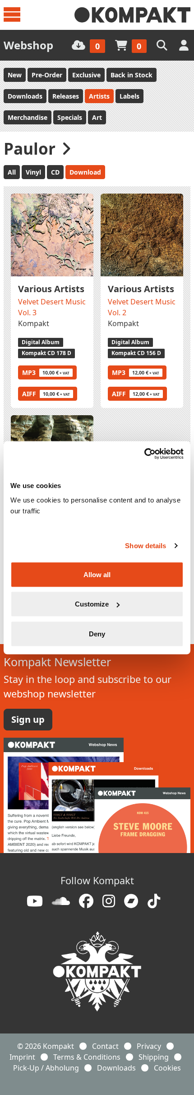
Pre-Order (47, 75)
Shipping (154, 1057)
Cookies (167, 1068)
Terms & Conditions (86, 1057)
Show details (145, 546)
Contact (105, 1046)
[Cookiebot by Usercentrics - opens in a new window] (144, 454)
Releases (65, 96)
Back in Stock (131, 75)
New (15, 75)
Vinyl (33, 172)
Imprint (22, 1057)
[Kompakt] (132, 15)
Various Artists (51, 289)
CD (55, 172)
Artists (99, 96)
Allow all (97, 574)
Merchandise (27, 117)
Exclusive (86, 75)
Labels (129, 96)
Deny (97, 633)
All (12, 172)
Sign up (28, 719)
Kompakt (33, 323)
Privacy (149, 1046)
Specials (69, 117)
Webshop (28, 45)
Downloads (25, 96)
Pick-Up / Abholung (46, 1068)
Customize (92, 604)
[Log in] (184, 45)
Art (97, 117)
